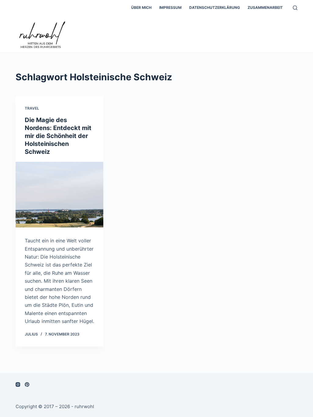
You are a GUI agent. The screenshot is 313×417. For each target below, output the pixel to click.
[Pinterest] (27, 384)
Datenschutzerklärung (214, 7)
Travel (32, 108)
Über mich (141, 7)
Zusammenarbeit (265, 7)
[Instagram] (18, 384)
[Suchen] (295, 7)
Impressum (170, 7)
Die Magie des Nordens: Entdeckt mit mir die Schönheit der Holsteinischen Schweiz (58, 135)
